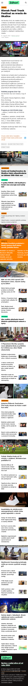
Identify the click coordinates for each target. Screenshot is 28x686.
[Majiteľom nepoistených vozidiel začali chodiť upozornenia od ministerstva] (23, 539)
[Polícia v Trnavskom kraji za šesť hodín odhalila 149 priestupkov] (23, 300)
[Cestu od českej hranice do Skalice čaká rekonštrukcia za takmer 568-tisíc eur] (14, 158)
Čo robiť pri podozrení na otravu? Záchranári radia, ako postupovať (9, 476)
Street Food (5, 147)
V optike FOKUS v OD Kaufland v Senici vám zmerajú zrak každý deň (13, 185)
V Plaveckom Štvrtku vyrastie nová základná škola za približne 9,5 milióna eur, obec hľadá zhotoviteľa (13, 347)
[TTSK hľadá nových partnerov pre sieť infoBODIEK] (23, 583)
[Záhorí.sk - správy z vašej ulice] (14, 2)
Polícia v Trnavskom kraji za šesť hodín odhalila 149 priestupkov (9, 300)
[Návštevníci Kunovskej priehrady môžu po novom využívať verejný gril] (14, 552)
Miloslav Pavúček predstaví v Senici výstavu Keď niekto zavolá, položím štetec (12, 245)
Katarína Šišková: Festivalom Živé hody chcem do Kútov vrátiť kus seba (13, 405)
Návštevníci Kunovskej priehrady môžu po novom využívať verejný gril (13, 564)
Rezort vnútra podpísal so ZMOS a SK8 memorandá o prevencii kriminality (9, 434)
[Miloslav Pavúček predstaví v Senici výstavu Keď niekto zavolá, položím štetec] (14, 231)
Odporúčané (5, 168)
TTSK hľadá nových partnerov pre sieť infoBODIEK (7, 582)
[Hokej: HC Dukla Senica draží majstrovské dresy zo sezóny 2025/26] (23, 520)
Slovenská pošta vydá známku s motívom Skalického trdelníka (8, 637)
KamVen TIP (4, 241)
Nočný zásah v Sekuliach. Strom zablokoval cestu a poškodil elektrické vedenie (13, 617)
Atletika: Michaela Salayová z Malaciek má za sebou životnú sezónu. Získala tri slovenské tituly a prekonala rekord (9, 627)
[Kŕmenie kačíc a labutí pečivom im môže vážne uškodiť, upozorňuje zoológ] (23, 573)
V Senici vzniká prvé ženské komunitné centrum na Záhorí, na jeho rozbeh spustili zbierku (8, 366)
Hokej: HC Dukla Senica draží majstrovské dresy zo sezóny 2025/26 (8, 519)
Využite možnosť (11, 671)
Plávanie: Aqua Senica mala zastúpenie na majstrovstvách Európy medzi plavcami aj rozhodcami (8, 205)
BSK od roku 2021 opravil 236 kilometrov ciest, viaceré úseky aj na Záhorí (13, 281)
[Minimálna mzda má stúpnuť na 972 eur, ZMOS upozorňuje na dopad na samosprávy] (23, 377)
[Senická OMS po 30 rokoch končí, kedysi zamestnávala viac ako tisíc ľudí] (23, 468)
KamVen (4, 7)
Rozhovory (5, 400)
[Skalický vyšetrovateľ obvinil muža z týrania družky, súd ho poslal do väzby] (23, 425)
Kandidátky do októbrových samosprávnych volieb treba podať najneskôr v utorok (12, 511)
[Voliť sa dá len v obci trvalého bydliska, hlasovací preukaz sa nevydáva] (23, 592)
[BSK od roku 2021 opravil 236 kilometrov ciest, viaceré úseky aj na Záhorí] (14, 270)
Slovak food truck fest (15, 144)
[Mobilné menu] (2, 2)
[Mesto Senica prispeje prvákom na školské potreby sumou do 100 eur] (23, 291)
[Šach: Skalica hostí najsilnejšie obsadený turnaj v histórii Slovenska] (23, 309)
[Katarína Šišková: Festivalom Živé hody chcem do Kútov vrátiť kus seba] (14, 391)
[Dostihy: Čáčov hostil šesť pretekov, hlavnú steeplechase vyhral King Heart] (23, 194)
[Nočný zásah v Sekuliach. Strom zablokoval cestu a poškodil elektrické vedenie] (14, 605)
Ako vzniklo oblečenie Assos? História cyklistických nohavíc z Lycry (13, 321)
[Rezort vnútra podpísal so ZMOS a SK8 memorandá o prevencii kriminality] (23, 434)
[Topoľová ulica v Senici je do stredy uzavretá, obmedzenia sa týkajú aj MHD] (23, 486)
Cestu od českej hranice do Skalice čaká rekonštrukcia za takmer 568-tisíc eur (13, 173)
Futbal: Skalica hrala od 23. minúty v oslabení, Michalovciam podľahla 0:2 (13, 458)
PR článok (4, 180)
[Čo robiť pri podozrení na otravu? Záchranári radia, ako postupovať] (23, 477)
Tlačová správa (15, 35)
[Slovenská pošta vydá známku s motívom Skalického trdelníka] (23, 637)
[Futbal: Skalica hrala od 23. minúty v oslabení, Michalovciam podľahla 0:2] (14, 446)
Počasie (4, 213)
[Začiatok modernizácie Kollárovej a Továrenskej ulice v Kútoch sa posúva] (23, 356)
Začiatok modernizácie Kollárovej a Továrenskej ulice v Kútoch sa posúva (9, 356)
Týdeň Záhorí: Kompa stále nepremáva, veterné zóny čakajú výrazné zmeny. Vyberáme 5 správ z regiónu (9, 647)
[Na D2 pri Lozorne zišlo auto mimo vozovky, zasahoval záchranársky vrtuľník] (23, 529)
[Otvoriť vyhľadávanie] (26, 3)
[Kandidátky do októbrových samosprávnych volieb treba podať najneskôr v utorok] (14, 499)
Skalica (4, 144)
